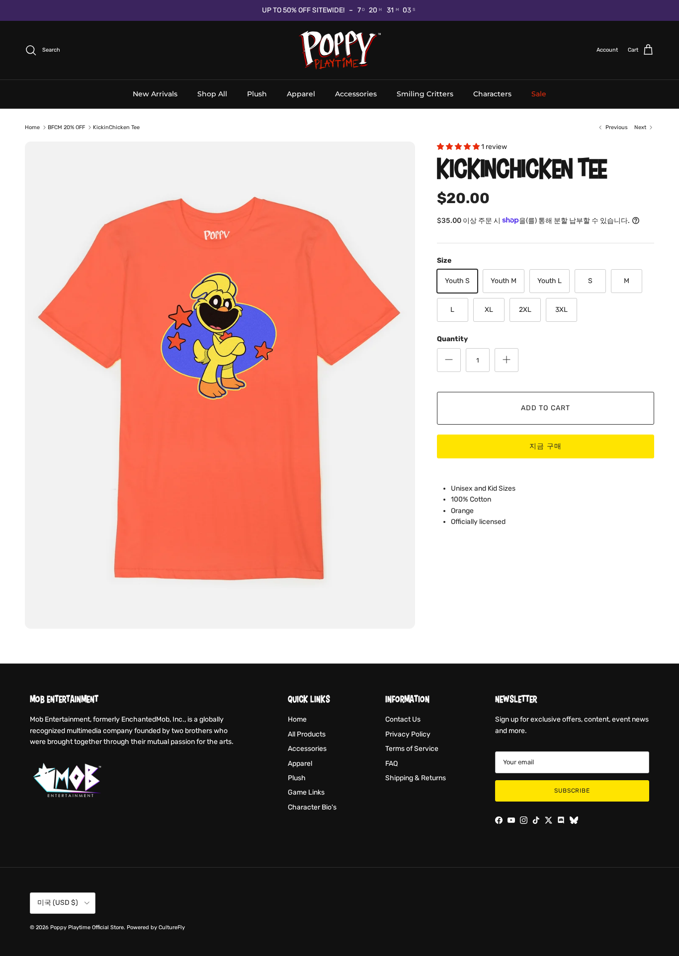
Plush (257, 93)
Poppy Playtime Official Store (87, 927)
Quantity (452, 339)
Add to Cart (545, 407)
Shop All (212, 93)
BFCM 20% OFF (66, 127)
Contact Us (403, 719)
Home (32, 127)
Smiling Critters (425, 93)
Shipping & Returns (415, 778)
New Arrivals (155, 93)
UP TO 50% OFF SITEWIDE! (303, 10)
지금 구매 (545, 445)
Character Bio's (312, 807)
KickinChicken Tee (116, 127)
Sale (538, 93)
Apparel (301, 93)
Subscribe (572, 790)
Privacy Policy (407, 734)
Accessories (356, 93)
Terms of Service (411, 748)
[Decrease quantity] (449, 359)
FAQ (391, 763)
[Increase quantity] (506, 359)
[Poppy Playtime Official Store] (340, 50)
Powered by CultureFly (156, 927)
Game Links (306, 792)
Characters (492, 93)
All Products (307, 734)
